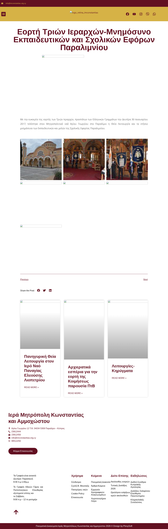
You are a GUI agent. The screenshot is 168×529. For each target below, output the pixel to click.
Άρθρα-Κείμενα (98, 486)
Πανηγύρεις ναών (79, 490)
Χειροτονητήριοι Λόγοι (98, 499)
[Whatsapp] (154, 14)
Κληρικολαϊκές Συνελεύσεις (137, 501)
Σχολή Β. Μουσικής (80, 486)
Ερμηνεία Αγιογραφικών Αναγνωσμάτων (98, 492)
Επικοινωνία (77, 497)
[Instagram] (141, 14)
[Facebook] (127, 14)
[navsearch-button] (57, 14)
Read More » (31, 387)
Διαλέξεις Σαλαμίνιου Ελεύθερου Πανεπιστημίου (140, 493)
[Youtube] (134, 14)
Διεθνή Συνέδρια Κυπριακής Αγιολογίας (138, 484)
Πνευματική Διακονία (100, 482)
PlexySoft (127, 526)
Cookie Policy (77, 493)
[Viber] (147, 14)
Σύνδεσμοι (76, 482)
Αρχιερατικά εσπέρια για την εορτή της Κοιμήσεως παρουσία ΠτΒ (82, 376)
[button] (3, 14)
